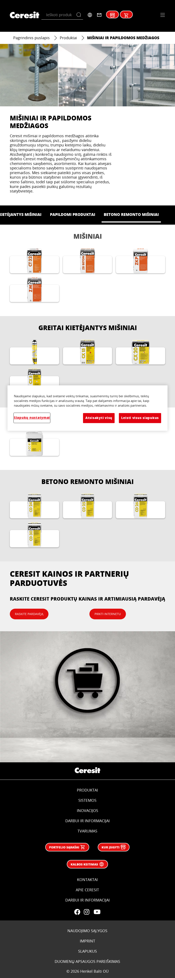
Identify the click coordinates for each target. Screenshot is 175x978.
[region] (87, 408)
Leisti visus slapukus (140, 418)
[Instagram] (86, 912)
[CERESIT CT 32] (34, 260)
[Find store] (112, 15)
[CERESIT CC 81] (34, 443)
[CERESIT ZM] (34, 289)
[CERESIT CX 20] (140, 352)
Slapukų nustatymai (32, 418)
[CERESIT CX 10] (34, 352)
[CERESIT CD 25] (87, 506)
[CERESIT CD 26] (140, 506)
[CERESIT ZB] (87, 260)
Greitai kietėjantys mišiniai (87, 327)
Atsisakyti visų (98, 418)
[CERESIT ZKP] (140, 260)
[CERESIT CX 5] (34, 381)
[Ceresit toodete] (126, 15)
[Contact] (99, 14)
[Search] (79, 15)
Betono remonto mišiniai (87, 481)
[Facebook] (77, 912)
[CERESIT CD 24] (34, 506)
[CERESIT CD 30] (34, 535)
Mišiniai (87, 236)
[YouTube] (97, 912)
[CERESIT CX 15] (87, 352)
